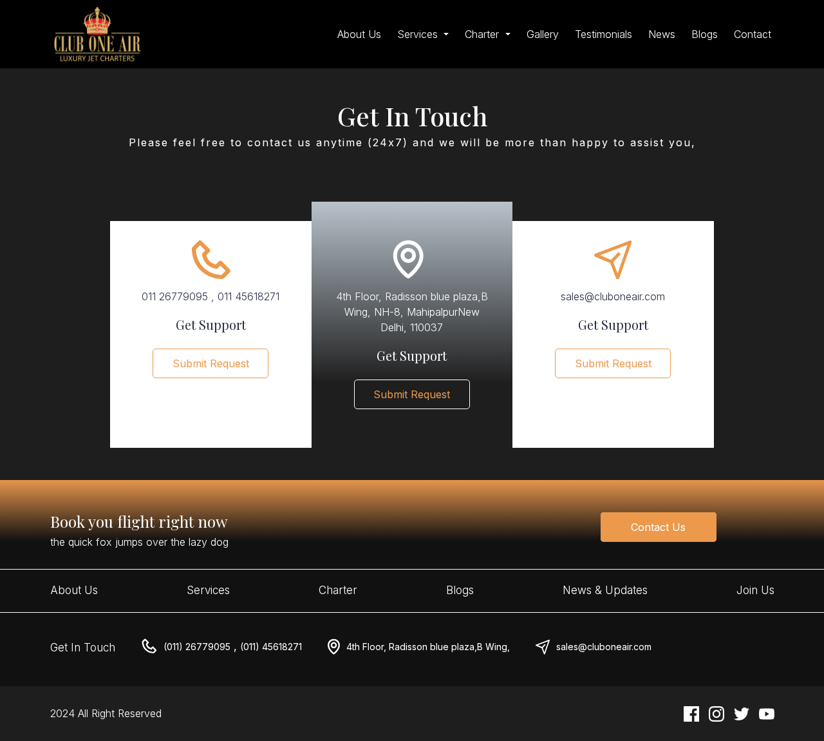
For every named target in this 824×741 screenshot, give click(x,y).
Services (208, 590)
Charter (338, 590)
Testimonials (603, 34)
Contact (752, 34)
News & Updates (605, 590)
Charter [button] (483, 34)
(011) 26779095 (197, 646)
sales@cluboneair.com (603, 646)
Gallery (543, 34)
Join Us (755, 590)
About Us (359, 34)
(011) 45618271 (271, 646)
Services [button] (419, 34)
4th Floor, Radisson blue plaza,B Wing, (428, 646)
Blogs (704, 34)
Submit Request (211, 363)
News (661, 34)
